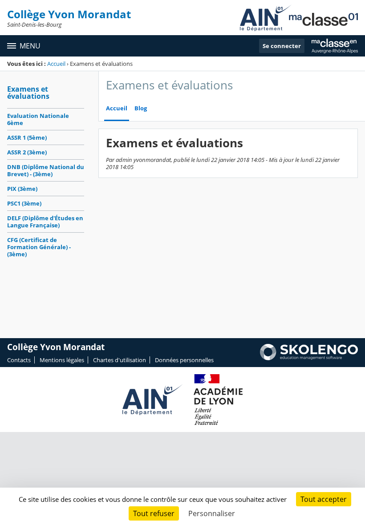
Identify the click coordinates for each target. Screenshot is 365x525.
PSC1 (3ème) (24, 203)
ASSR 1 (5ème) (27, 137)
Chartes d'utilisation (119, 359)
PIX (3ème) (22, 189)
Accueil (56, 64)
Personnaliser (211, 513)
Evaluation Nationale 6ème (38, 119)
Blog (140, 108)
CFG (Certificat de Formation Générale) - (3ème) (39, 247)
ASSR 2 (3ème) (27, 152)
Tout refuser (153, 513)
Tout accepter (323, 499)
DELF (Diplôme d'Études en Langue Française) (45, 221)
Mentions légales (62, 359)
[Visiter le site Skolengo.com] (309, 358)
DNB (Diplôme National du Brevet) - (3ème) (45, 170)
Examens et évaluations (28, 92)
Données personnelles (184, 359)
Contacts (19, 359)
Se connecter (282, 46)
